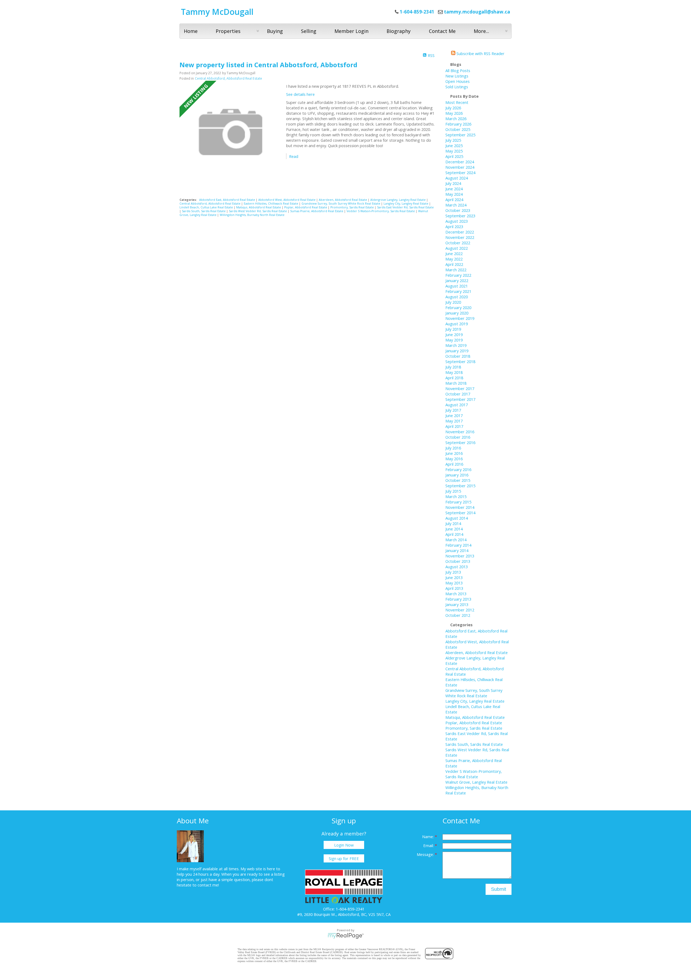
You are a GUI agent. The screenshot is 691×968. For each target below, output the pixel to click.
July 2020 (453, 302)
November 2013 (459, 556)
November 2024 (459, 167)
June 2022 (454, 253)
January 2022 (456, 280)
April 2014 (454, 534)
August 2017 (456, 404)
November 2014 (459, 507)
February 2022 (458, 275)
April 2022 (454, 264)
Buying (275, 31)
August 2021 (456, 286)
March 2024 (455, 205)
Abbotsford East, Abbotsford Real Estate (227, 200)
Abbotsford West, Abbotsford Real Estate (287, 200)
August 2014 (456, 518)
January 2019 (456, 350)
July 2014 (453, 523)
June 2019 (454, 334)
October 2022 (457, 242)
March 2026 (455, 118)
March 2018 (455, 383)
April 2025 (454, 156)
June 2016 (454, 453)
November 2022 (459, 237)
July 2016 (453, 448)
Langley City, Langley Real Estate (406, 203)
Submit (498, 889)
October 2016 (457, 437)
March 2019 (455, 345)
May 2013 (454, 582)
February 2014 (458, 545)
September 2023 (460, 215)
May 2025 (454, 151)
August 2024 (456, 178)
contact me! (208, 885)
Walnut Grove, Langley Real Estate (476, 782)
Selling (308, 31)
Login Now (344, 845)
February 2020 (458, 307)
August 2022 (456, 248)
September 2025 (460, 134)
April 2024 (454, 199)
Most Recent (456, 102)
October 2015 (457, 480)
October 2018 (457, 356)
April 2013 (454, 588)
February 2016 (458, 469)
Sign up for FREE (344, 858)
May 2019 (454, 340)
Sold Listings (456, 86)
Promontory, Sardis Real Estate (352, 207)
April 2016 (454, 464)
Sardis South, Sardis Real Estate (204, 211)
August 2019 (456, 323)
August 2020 (456, 296)
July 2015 (453, 491)
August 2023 (456, 221)
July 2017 (453, 410)
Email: (429, 845)
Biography (399, 31)
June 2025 (454, 145)
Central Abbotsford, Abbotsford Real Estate (228, 78)
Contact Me (442, 31)
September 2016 (460, 442)
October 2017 (457, 394)
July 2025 (453, 140)
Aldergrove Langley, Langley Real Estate (398, 200)
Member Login (351, 31)
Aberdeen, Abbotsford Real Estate (343, 200)
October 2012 (457, 615)
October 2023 (457, 210)
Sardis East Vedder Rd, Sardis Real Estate (405, 207)
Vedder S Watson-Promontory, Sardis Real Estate (381, 211)
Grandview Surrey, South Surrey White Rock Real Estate (341, 203)
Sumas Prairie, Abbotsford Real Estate (317, 211)
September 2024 (460, 172)
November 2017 (459, 388)
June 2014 (454, 529)
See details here (300, 94)
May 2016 (454, 458)
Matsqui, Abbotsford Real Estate (259, 207)
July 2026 (453, 107)
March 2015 (455, 496)
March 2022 (455, 269)
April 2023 (454, 226)
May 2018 (454, 372)
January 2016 (456, 475)
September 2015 (460, 485)
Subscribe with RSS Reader (479, 53)
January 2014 (456, 550)
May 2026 (454, 113)
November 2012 (459, 609)
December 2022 (459, 232)
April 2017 (454, 426)
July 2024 (453, 183)
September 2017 (460, 399)
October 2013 (457, 561)
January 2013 (456, 604)
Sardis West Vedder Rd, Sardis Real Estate (258, 211)
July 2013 (453, 572)
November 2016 (459, 431)
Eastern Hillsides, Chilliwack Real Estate (271, 203)
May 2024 (454, 194)
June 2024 (454, 188)
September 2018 (460, 361)
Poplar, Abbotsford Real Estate (306, 207)
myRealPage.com (345, 936)
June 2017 (454, 415)
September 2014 (460, 512)
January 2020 (456, 313)
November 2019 (459, 318)
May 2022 (454, 259)
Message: (426, 854)
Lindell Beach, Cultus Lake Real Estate (206, 207)
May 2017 (454, 421)
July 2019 (453, 329)
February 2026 (458, 124)
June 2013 (454, 577)
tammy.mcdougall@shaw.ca (477, 12)
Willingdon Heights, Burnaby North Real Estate (252, 215)
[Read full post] (230, 132)
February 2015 (458, 502)
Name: (428, 836)
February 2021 (458, 291)
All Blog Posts (457, 70)
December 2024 (459, 161)
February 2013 (458, 599)
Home (191, 31)
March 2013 (455, 593)
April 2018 (454, 377)
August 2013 (456, 566)
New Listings (456, 76)
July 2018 (453, 367)
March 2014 (455, 539)
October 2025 (457, 129)
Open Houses (457, 81)
